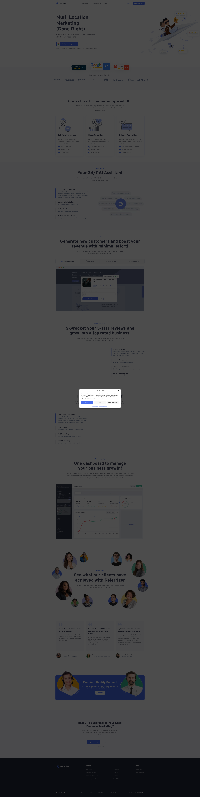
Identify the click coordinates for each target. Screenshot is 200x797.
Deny (100, 402)
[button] (118, 391)
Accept (87, 402)
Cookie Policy (95, 406)
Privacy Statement (103, 406)
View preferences (113, 402)
